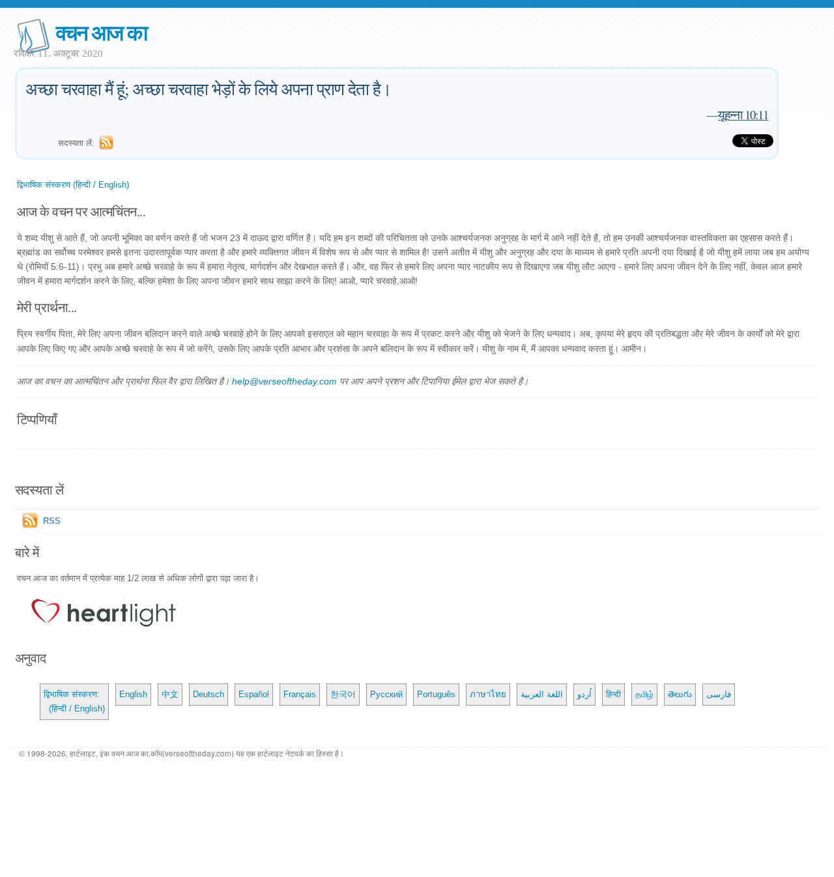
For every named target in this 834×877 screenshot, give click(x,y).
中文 (170, 694)
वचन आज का (101, 31)
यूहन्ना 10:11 (743, 114)
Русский (386, 694)
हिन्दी (613, 694)
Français (299, 694)
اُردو (584, 694)
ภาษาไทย (488, 694)
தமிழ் (644, 694)
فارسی (718, 694)
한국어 (343, 694)
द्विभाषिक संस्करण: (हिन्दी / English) (74, 701)
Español (253, 694)
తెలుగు (680, 694)
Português (436, 694)
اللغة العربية (542, 694)
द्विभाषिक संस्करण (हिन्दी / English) (73, 185)
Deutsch (208, 694)
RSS (52, 521)
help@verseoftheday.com (284, 381)
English (133, 694)
